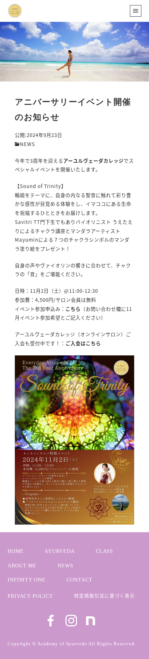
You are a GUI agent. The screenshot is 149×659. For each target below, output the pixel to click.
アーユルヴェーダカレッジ (93, 160)
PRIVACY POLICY (31, 596)
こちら (73, 308)
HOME (16, 551)
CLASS (105, 551)
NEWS (27, 144)
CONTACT (80, 580)
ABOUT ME (22, 565)
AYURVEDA (59, 551)
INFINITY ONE (27, 580)
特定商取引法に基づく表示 (104, 595)
